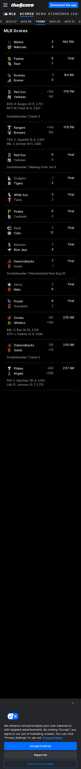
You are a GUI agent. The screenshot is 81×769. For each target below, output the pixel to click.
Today (40, 21)
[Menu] (5, 5)
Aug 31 (70, 21)
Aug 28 (26, 21)
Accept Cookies (40, 746)
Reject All (40, 755)
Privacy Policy (53, 737)
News (41, 14)
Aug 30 (55, 21)
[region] (40, 733)
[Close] (72, 703)
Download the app (63, 5)
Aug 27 (11, 21)
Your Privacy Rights (40, 763)
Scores (27, 14)
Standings (58, 14)
